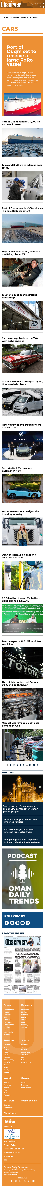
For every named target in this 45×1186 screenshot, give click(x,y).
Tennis (23, 1047)
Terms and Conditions (14, 1149)
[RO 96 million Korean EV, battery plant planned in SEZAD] (22, 620)
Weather (7, 1035)
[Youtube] (43, 4)
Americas (7, 1085)
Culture (6, 1050)
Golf (22, 1057)
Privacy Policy (10, 1145)
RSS (5, 1160)
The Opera (8, 1070)
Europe (6, 1087)
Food (6, 1052)
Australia (7, 1095)
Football (24, 1045)
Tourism (7, 1027)
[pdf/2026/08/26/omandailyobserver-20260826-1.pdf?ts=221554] (22, 965)
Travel (6, 1055)
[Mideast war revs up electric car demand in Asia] (22, 745)
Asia (5, 1090)
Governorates (9, 1010)
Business (24, 1085)
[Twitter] (32, 4)
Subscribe (8, 1156)
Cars (23, 1022)
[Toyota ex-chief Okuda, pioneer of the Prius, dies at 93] (22, 273)
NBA (23, 1060)
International (26, 1087)
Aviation (24, 1020)
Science (7, 1105)
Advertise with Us (12, 1152)
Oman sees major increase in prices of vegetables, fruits (19, 830)
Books (6, 1065)
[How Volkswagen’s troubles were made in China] (22, 446)
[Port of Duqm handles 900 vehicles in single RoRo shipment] (22, 230)
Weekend (7, 1072)
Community (8, 1032)
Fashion (7, 1057)
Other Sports (26, 1062)
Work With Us (10, 1141)
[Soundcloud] (37, 4)
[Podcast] (22, 878)
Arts (5, 1047)
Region (6, 1082)
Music (6, 1067)
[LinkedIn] (40, 4)
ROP (5, 1017)
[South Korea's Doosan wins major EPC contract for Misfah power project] (22, 788)
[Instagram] (35, 4)
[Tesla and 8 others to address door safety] (22, 187)
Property (24, 1025)
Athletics (24, 1055)
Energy (24, 1017)
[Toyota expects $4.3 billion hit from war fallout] (22, 663)
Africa (6, 1092)
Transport (7, 1015)
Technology (8, 1107)
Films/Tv (7, 1062)
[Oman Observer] (10, 4)
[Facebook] (29, 4)
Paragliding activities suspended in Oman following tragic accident (22, 840)
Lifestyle (7, 1045)
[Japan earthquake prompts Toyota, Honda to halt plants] (22, 403)
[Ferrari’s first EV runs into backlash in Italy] (22, 490)
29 (30, 765)
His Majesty (8, 1022)
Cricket (24, 1050)
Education (8, 1020)
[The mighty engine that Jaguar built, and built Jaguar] (22, 704)
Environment (9, 1025)
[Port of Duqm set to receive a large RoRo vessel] (22, 104)
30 (34, 765)
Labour (6, 1030)
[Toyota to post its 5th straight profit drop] (22, 316)
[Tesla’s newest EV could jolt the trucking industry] (22, 533)
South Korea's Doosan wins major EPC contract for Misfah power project (20, 809)
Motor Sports (26, 1052)
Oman (23, 1082)
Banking (34, 18)
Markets (24, 18)
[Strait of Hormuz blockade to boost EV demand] (22, 576)
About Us (8, 1127)
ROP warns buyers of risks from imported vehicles (20, 820)
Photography (9, 1060)
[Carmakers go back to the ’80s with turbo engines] (22, 360)
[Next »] (37, 765)
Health (6, 1012)
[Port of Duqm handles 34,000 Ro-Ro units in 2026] (22, 143)
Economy (14, 18)
